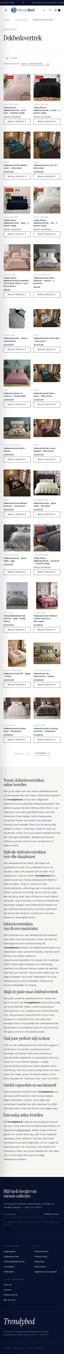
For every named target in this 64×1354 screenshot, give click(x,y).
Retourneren (40, 1267)
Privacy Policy (40, 1256)
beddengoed (24, 1130)
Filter (13, 58)
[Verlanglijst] (50, 10)
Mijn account (9, 1300)
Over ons (8, 1285)
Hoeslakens (9, 1267)
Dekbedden (9, 1272)
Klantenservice (41, 1251)
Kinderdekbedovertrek (14, 1261)
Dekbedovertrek (11, 1256)
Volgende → (42, 753)
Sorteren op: (12, 64)
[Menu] (6, 10)
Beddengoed (9, 1251)
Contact (7, 1290)
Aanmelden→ (52, 1214)
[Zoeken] (44, 10)
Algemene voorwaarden (45, 1272)
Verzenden (39, 1261)
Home (7, 20)
